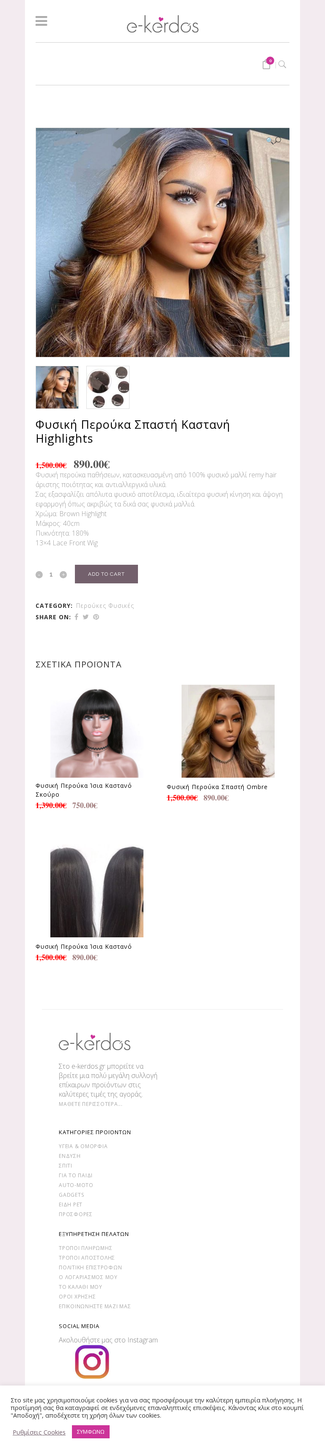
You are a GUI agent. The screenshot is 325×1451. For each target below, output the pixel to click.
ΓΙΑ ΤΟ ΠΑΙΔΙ (76, 1175)
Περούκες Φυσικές (105, 606)
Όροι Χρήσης (77, 1296)
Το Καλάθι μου (80, 1286)
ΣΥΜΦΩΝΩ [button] (91, 1431)
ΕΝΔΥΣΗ (70, 1156)
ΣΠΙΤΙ (65, 1165)
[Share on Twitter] (86, 616)
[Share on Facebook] (76, 616)
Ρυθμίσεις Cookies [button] (39, 1432)
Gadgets (71, 1194)
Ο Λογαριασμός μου (88, 1277)
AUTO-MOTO (76, 1185)
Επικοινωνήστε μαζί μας (95, 1306)
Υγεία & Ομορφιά (83, 1146)
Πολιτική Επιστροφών (90, 1267)
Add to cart (106, 574)
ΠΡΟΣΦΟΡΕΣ (76, 1214)
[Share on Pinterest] (96, 616)
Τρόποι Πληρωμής (85, 1248)
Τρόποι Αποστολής (87, 1257)
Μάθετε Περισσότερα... (91, 1104)
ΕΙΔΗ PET (71, 1204)
